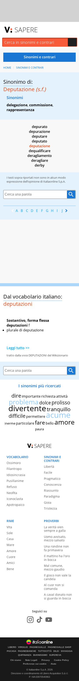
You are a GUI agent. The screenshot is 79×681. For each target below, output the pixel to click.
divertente (27, 408)
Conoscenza (52, 484)
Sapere (26, 29)
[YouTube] (48, 619)
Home (7, 67)
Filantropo (14, 469)
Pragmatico (52, 479)
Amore (11, 551)
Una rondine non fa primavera (56, 548)
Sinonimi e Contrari (29, 67)
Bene (10, 569)
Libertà (49, 466)
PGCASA (11, 651)
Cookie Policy (61, 660)
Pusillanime (15, 481)
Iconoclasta (15, 499)
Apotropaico (15, 505)
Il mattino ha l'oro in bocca (57, 558)
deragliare (39, 160)
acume (58, 414)
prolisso (61, 402)
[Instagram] (30, 619)
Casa (10, 539)
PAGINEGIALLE (38, 647)
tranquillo (59, 409)
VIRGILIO (23, 647)
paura (39, 429)
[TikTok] (39, 619)
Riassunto (51, 490)
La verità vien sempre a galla (55, 529)
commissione (40, 105)
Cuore (11, 557)
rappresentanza (20, 109)
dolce (45, 403)
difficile (17, 415)
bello (50, 423)
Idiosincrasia (16, 475)
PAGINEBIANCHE (27, 651)
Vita (9, 527)
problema (24, 401)
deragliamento (39, 155)
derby (40, 165)
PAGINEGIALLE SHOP (59, 647)
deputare (39, 136)
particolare (25, 423)
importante (31, 396)
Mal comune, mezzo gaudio (54, 567)
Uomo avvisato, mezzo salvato (55, 538)
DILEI (56, 651)
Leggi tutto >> (18, 347)
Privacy (45, 660)
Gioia (47, 502)
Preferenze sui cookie (35, 664)
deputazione (39, 146)
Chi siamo (15, 660)
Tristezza (50, 508)
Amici (11, 563)
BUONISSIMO (40, 655)
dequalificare (39, 150)
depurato (39, 126)
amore (64, 422)
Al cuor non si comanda (54, 587)
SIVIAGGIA (66, 651)
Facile (48, 472)
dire (16, 395)
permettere (35, 416)
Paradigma (52, 496)
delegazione (17, 105)
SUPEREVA (55, 655)
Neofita (12, 493)
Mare (10, 545)
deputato (39, 141)
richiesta (48, 396)
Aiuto (53, 664)
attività (62, 396)
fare (40, 422)
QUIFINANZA (24, 655)
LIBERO (12, 647)
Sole (10, 533)
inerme (10, 423)
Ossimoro (14, 463)
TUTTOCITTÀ (45, 651)
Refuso (12, 487)
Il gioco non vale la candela (57, 577)
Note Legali (31, 660)
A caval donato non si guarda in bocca (58, 596)
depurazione (39, 131)
